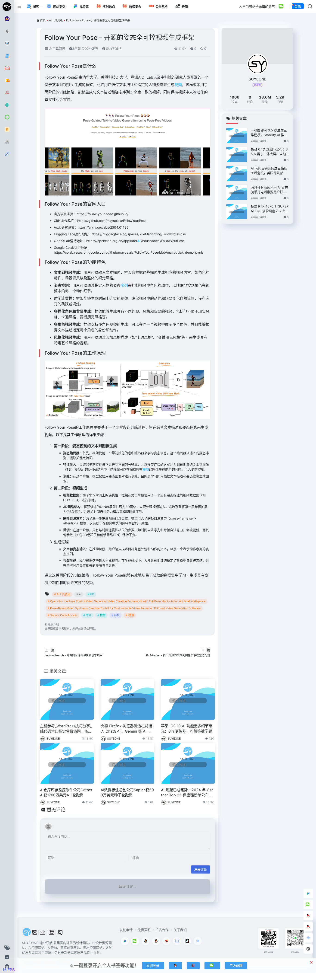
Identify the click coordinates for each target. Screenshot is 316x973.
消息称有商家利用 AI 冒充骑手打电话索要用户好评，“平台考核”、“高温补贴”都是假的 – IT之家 (269, 189)
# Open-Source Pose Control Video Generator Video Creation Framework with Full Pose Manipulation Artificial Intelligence (126, 601)
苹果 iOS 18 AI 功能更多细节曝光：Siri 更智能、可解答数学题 (186, 729)
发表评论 (200, 869)
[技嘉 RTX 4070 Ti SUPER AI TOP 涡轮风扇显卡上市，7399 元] (236, 211)
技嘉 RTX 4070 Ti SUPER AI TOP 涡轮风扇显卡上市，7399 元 (269, 208)
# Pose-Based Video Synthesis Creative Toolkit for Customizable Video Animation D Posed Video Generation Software (124, 608)
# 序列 (87, 615)
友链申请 (126, 930)
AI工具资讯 (56, 20)
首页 (43, 20)
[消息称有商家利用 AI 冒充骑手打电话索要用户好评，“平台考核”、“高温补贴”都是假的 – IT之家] (236, 192)
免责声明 (144, 930)
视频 (67, 84)
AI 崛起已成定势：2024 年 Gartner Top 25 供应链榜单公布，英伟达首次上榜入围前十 (187, 793)
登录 (297, 6)
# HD (90, 594)
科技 (112, 77)
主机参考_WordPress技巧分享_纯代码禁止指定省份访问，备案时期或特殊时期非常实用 (66, 729)
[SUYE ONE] (43, 933)
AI (140, 77)
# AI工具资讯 (62, 594)
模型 (77, 469)
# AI (78, 594)
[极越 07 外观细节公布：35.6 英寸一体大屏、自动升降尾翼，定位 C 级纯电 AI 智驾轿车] (236, 154)
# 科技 (116, 615)
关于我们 (180, 930)
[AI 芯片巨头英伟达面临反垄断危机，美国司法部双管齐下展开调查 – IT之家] (236, 173)
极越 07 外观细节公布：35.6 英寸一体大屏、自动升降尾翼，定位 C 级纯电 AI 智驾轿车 (269, 151)
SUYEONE (113, 49)
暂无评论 (56, 810)
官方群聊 (235, 965)
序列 (126, 92)
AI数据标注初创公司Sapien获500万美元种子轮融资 (127, 793)
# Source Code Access (62, 615)
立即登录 (152, 965)
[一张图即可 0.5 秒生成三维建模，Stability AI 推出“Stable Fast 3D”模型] (236, 135)
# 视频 (130, 615)
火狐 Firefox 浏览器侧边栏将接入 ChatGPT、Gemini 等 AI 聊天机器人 (126, 729)
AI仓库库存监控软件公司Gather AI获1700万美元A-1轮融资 (66, 793)
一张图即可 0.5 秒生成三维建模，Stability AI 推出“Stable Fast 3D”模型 (269, 132)
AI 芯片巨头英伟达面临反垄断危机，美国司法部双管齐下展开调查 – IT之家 (269, 170)
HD (65, 500)
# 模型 (101, 615)
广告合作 (162, 930)
